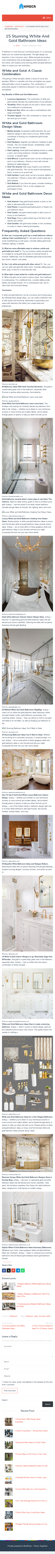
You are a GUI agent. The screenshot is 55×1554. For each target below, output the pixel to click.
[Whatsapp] (23, 1270)
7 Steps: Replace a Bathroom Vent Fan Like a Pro (33, 1295)
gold (36, 1316)
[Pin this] (13, 1270)
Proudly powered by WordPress (20, 1546)
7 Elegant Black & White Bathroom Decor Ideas (34, 1284)
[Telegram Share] (18, 1270)
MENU (48, 18)
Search (4, 1400)
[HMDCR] (27, 5)
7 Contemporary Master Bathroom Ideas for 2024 (34, 1305)
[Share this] (4, 1270)
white (48, 1316)
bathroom (29, 1316)
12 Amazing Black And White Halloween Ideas (13, 1326)
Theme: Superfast (40, 1546)
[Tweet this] (9, 1270)
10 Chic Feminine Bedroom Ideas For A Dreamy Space (42, 1326)
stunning (42, 1316)
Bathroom (13, 1316)
